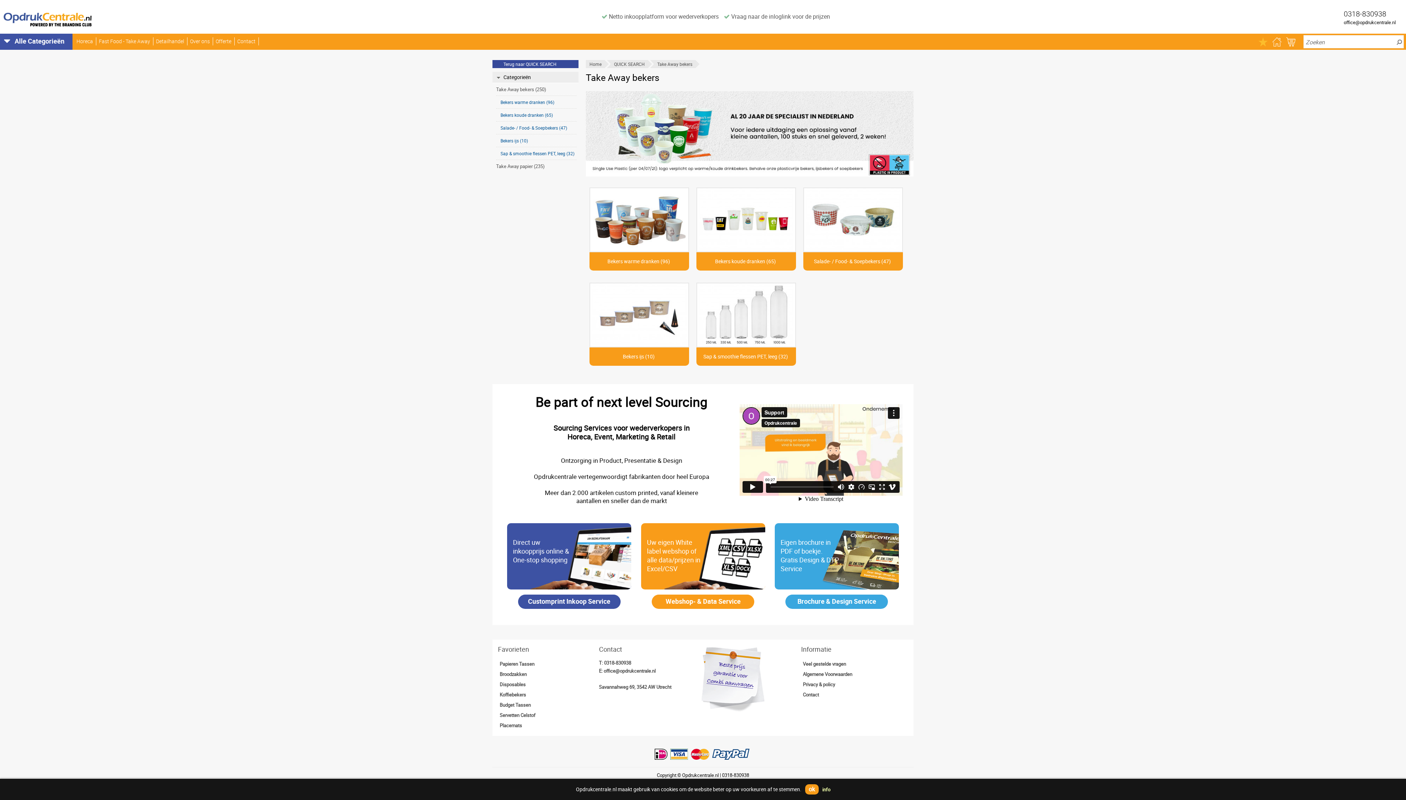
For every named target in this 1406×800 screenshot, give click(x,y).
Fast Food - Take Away (124, 41)
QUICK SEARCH (629, 64)
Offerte (223, 41)
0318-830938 (617, 662)
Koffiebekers (513, 694)
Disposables (513, 684)
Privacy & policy (819, 684)
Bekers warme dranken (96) (527, 102)
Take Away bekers (674, 64)
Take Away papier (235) (520, 166)
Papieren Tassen (517, 664)
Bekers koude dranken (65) (527, 115)
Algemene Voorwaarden (827, 674)
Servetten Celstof (518, 715)
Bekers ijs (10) (514, 141)
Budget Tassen (515, 705)
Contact (246, 41)
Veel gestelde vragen (824, 664)
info (826, 789)
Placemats (511, 725)
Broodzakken (513, 674)
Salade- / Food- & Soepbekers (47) (534, 128)
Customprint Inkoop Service (569, 601)
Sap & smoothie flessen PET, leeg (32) (537, 153)
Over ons (200, 41)
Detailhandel (170, 41)
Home (595, 64)
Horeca (85, 41)
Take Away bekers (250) (521, 89)
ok (812, 789)
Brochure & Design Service (836, 601)
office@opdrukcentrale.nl (1370, 22)
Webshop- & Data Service (703, 601)
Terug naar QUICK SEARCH (530, 64)
